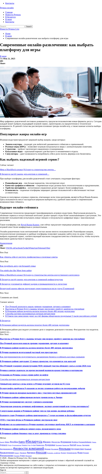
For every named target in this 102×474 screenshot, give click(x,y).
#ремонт (23, 453)
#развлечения (6, 243)
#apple (2, 442)
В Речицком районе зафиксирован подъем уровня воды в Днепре (31, 397)
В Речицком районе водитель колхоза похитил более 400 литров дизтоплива (40, 311)
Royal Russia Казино (30, 225)
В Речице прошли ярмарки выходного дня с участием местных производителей (38, 393)
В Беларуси (10, 17)
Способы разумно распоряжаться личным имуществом (30, 314)
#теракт (86, 453)
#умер (22, 456)
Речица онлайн (7, 8)
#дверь (94, 442)
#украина (17, 456)
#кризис (79, 445)
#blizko (7, 442)
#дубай (33, 445)
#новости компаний (28, 448)
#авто (21, 441)
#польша (65, 448)
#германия (66, 441)
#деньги (3, 445)
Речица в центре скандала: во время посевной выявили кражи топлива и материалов (41, 370)
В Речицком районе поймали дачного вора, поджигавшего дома (30, 429)
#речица (31, 452)
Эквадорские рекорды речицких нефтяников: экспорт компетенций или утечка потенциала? (44, 406)
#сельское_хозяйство (53, 453)
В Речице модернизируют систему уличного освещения (26, 402)
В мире (8, 19)
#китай (73, 445)
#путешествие (77, 449)
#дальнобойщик (84, 442)
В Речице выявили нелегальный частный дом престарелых (28, 352)
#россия (41, 452)
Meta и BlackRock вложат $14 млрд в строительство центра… (28, 169)
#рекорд (17, 453)
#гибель (75, 442)
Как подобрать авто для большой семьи (18, 266)
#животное (40, 445)
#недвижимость (6, 449)
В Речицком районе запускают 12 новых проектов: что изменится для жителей (38, 361)
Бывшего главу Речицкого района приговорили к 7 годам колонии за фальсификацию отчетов (45, 415)
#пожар (48, 449)
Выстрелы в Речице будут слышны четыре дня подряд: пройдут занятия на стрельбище (44, 309)
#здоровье (50, 445)
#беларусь (34, 441)
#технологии (6, 455)
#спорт (63, 453)
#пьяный (87, 449)
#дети (10, 445)
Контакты (9, 3)
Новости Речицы (13, 15)
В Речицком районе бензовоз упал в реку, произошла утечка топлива (33, 433)
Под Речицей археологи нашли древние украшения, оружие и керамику (38, 306)
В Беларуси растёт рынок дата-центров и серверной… (24, 174)
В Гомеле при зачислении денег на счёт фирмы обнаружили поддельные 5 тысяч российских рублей (51, 316)
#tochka (14, 441)
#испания (59, 445)
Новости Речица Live (9, 29)
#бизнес (47, 441)
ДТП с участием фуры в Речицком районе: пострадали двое (28, 420)
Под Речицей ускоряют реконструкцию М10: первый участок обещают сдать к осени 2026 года (45, 366)
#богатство (55, 442)
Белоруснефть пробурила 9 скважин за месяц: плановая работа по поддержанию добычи (42, 388)
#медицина (85, 445)
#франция (28, 456)
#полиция (54, 449)
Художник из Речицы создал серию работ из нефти (24, 375)
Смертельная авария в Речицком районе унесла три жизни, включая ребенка (37, 411)
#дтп (29, 445)
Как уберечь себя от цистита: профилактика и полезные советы (29, 257)
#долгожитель (16, 445)
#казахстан (65, 445)
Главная (8, 12)
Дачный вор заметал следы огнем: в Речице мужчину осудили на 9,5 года (35, 384)
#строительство (72, 453)
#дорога (24, 445)
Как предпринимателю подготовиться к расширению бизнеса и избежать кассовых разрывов (42, 357)
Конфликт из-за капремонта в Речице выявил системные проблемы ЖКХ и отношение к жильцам (47, 424)
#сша (80, 452)
